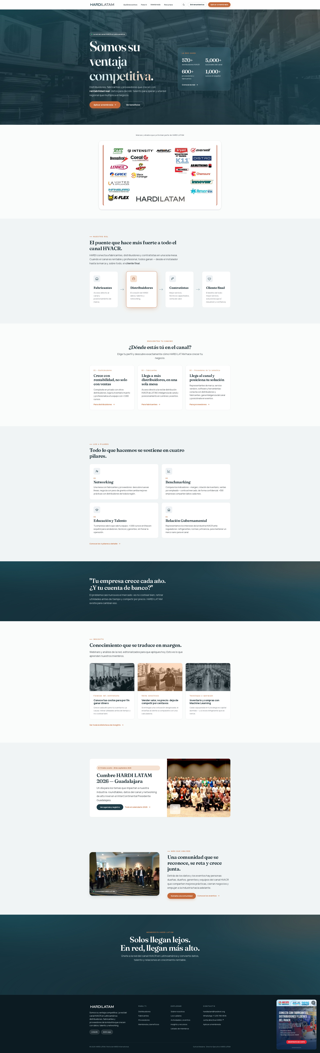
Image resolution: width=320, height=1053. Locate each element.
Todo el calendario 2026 (136, 807)
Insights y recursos (179, 1024)
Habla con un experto (176, 972)
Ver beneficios (133, 104)
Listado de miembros (180, 1028)
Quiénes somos (130, 4)
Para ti (144, 4)
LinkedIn (94, 1032)
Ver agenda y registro (110, 807)
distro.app (107, 1032)
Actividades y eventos (180, 1020)
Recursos (168, 4)
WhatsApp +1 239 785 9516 (214, 1015)
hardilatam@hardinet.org (214, 1011)
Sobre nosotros (178, 1011)
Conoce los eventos (206, 895)
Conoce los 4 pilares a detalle (104, 543)
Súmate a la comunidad (181, 895)
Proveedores (144, 1020)
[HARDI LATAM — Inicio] (102, 4)
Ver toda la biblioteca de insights (105, 725)
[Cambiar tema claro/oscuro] (183, 4)
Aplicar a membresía (219, 4)
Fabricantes (143, 1015)
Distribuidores (144, 1011)
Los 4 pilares (176, 1015)
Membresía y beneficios (148, 1024)
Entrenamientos (197, 4)
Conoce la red (188, 85)
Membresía (155, 4)
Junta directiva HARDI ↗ (213, 1020)
